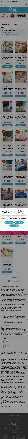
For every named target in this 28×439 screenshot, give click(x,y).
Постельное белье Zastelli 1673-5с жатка (20, 206)
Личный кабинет (8, 419)
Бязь (4, 340)
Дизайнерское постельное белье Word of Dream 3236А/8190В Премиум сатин (20, 147)
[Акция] (7, 194)
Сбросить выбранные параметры (9, 34)
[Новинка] (7, 77)
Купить (7, 66)
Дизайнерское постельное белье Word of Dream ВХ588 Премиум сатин (7, 147)
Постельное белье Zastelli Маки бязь (7, 58)
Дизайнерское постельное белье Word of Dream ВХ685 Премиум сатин (7, 118)
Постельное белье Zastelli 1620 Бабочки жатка (7, 264)
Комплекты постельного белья (9, 20)
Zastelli (25, 301)
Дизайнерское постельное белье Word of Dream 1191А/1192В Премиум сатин (20, 88)
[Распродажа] (7, 253)
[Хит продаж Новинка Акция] (7, 47)
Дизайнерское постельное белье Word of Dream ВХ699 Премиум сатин (20, 118)
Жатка (4, 342)
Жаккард (5, 341)
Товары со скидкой (14, 415)
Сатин (4, 344)
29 (16, 281)
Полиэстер (5, 347)
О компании (6, 417)
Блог (23, 417)
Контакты (21, 419)
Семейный (8, 32)
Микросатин (6, 345)
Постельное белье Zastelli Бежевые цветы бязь (20, 59)
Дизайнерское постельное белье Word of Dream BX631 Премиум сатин (7, 176)
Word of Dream (5, 303)
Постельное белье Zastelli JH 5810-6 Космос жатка (20, 176)
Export (15, 419)
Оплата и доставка (16, 417)
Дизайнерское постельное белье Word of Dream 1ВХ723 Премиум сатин (7, 88)
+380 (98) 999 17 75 (13, 1)
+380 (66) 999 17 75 (18, 428)
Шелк (4, 346)
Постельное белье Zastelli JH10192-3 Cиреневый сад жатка (7, 206)
